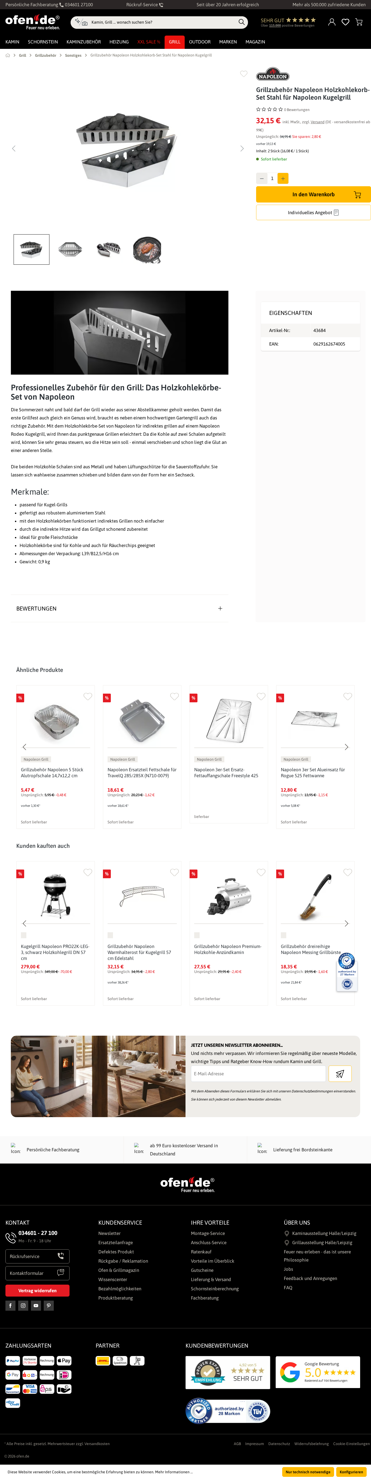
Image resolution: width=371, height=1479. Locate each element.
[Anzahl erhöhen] (283, 178)
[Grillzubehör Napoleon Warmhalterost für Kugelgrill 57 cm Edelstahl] (142, 897)
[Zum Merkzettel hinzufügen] (244, 74)
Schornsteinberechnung (215, 1288)
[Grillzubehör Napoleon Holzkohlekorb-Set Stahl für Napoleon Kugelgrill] (128, 148)
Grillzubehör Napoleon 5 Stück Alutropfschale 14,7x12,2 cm (52, 772)
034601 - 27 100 (37, 1233)
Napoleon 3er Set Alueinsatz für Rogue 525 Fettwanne (313, 772)
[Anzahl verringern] (262, 178)
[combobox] (164, 22)
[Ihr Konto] (332, 22)
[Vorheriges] (13, 148)
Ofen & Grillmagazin (118, 1270)
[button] (33, 249)
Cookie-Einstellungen (351, 1444)
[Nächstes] (242, 148)
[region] (128, 166)
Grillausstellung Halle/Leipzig (322, 1242)
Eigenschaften (290, 312)
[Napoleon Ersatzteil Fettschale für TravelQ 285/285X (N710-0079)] (142, 721)
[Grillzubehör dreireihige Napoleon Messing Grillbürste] (315, 897)
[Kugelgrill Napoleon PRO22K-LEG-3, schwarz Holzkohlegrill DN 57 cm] (55, 897)
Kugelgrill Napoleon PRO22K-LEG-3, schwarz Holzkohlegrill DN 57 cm (55, 952)
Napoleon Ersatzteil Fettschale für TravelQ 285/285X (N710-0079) (142, 772)
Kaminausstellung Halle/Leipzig (324, 1233)
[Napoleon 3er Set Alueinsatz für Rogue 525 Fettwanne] (315, 721)
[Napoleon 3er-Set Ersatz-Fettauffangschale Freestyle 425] (228, 721)
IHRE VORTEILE (210, 1222)
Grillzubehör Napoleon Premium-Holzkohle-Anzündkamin (228, 949)
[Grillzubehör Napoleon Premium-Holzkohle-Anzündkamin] (228, 897)
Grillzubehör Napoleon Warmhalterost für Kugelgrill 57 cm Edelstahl (139, 952)
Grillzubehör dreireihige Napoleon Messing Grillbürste (311, 949)
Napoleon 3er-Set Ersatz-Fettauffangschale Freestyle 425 (226, 772)
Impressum (254, 1444)
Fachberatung (205, 1298)
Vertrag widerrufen (37, 1290)
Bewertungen (36, 608)
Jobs (288, 1269)
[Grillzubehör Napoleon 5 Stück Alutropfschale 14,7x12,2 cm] (55, 721)
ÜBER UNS (297, 1222)
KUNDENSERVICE (120, 1222)
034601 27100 (78, 4)
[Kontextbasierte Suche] (81, 22)
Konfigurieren (351, 1472)
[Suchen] (241, 22)
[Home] (7, 55)
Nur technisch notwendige (308, 1472)
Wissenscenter (112, 1279)
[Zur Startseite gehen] (32, 21)
